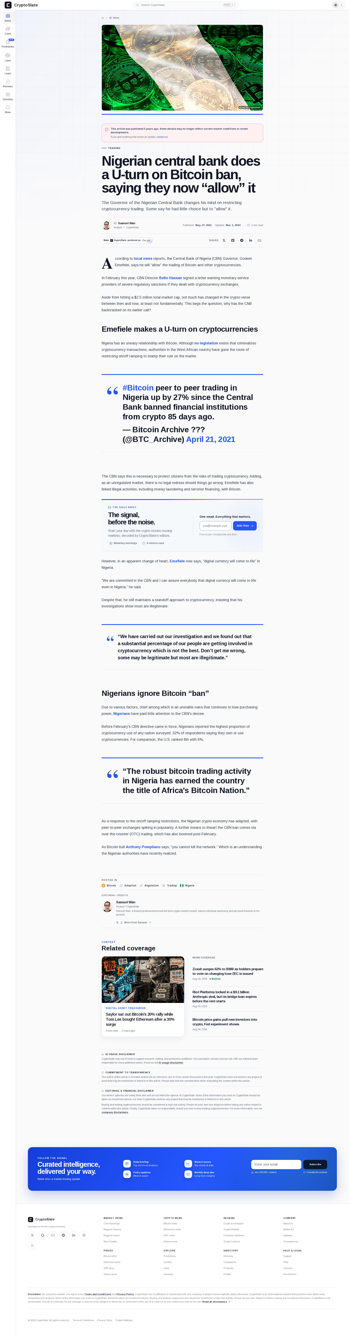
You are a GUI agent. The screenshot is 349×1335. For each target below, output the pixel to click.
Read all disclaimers (214, 1301)
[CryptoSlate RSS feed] (32, 1245)
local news (143, 259)
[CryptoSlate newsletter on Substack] (52, 1235)
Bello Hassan (170, 278)
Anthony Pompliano (143, 847)
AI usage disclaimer (171, 1062)
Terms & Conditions (83, 1320)
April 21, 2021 (210, 439)
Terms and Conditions (97, 1294)
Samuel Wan (126, 223)
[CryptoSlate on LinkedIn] (73, 1235)
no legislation (206, 343)
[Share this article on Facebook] (233, 240)
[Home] (102, 17)
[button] (8, 109)
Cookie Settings (124, 1320)
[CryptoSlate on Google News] (42, 1235)
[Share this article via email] (259, 240)
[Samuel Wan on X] (117, 922)
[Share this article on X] (224, 240)
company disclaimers (115, 1112)
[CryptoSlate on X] (32, 1235)
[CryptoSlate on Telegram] (63, 1235)
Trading (114, 148)
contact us (162, 137)
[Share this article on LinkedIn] (250, 240)
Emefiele (177, 561)
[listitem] (109, 885)
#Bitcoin (138, 387)
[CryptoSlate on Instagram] (84, 1235)
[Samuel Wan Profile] (106, 225)
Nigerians (121, 714)
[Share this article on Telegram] (241, 240)
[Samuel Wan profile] (107, 906)
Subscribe (315, 1164)
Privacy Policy (125, 1294)
